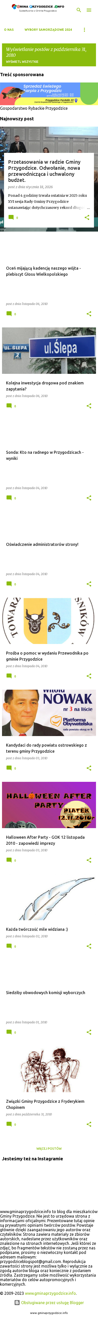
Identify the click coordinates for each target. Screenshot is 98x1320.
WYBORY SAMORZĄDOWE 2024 (48, 29)
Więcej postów (49, 1148)
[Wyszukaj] (79, 10)
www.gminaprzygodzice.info (50, 1293)
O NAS (9, 29)
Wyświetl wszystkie (22, 61)
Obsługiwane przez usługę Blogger (52, 1302)
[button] (87, 217)
